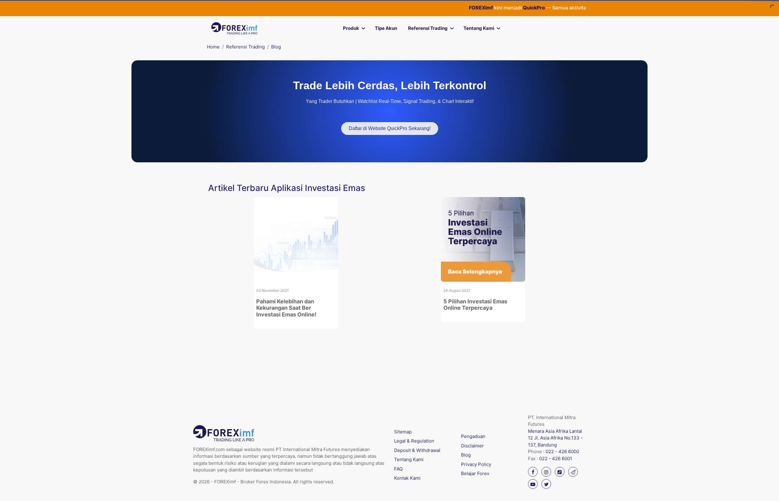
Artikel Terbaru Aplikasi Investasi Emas (286, 188)
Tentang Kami (478, 28)
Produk (351, 28)
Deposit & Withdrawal (417, 450)
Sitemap (403, 432)
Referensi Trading (428, 28)
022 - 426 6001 (555, 458)
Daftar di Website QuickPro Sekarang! (390, 128)
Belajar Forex (475, 473)
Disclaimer (472, 446)
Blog (276, 47)
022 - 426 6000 (562, 451)
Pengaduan (473, 436)
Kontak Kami (407, 478)
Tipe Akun (386, 28)
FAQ (398, 469)
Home (213, 47)
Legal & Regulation (414, 441)
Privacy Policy (476, 464)
